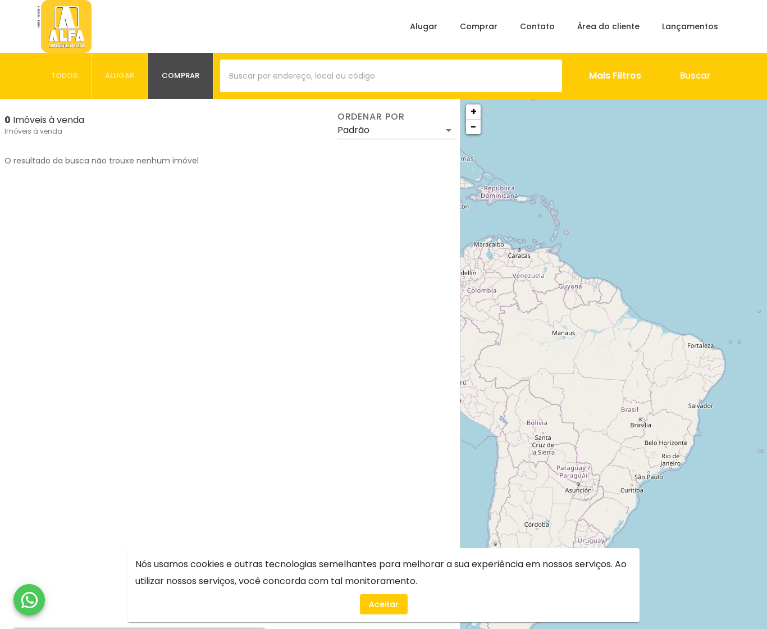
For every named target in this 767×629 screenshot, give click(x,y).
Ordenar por (371, 116)
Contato (537, 26)
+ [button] (474, 111)
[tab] (65, 76)
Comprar (478, 26)
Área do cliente (608, 26)
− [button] (473, 127)
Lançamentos (690, 26)
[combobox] (391, 76)
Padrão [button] (353, 130)
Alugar (423, 26)
